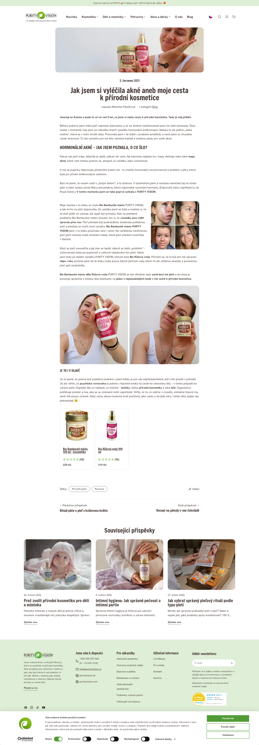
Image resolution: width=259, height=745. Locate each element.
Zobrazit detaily (163, 739)
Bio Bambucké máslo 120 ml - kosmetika (75, 450)
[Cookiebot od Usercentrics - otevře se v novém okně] (25, 739)
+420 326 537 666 (89, 658)
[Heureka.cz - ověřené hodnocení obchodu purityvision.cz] (209, 694)
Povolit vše (228, 718)
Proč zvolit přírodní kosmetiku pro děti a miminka (56, 603)
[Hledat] (220, 17)
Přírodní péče (79, 489)
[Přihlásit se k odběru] (232, 663)
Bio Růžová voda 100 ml (110, 450)
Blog (155, 106)
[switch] (87, 739)
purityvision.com (88, 681)
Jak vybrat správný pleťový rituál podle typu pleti (200, 603)
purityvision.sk (87, 675)
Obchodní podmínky (127, 658)
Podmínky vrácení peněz (130, 695)
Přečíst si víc (31, 687)
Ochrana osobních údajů (130, 665)
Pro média (158, 665)
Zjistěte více (30, 622)
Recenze (99, 489)
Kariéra (157, 678)
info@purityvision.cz (90, 669)
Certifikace (159, 658)
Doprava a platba (126, 671)
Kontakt (157, 671)
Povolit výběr (228, 726)
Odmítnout (228, 735)
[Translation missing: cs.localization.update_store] (212, 17)
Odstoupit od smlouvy (128, 701)
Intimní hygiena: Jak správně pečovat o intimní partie (128, 603)
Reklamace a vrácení (128, 678)
